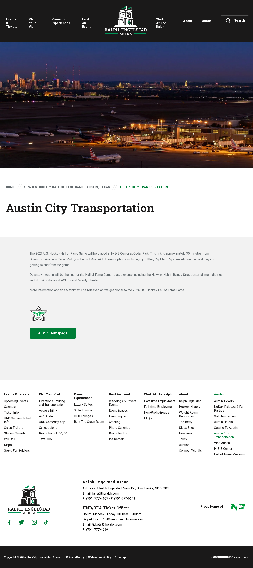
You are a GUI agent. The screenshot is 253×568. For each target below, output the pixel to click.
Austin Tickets (224, 401)
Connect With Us (190, 450)
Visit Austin (222, 443)
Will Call (9, 439)
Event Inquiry (118, 416)
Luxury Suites (83, 404)
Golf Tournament (225, 416)
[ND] (237, 507)
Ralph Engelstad (190, 401)
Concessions (48, 428)
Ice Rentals (117, 439)
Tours (183, 439)
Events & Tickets (16, 394)
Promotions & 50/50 (53, 433)
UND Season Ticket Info (17, 420)
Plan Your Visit (49, 394)
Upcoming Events (16, 401)
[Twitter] (21, 522)
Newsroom (186, 433)
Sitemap (120, 557)
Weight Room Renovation (188, 414)
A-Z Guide (46, 416)
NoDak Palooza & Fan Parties (229, 408)
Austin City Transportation (224, 435)
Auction (184, 445)
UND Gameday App (52, 422)
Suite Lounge (83, 410)
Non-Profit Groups (156, 412)
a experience (230, 557)
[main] (126, 190)
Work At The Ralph (158, 394)
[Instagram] (34, 522)
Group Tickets (13, 428)
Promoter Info (118, 433)
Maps (8, 445)
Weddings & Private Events (122, 403)
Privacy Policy (75, 557)
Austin (219, 394)
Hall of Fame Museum (229, 454)
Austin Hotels (223, 422)
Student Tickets (15, 433)
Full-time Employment (159, 407)
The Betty (185, 422)
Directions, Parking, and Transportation (52, 403)
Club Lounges (83, 416)
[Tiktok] (47, 522)
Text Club (45, 439)
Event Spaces (118, 410)
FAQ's (148, 418)
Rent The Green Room (89, 422)
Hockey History (189, 407)
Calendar (10, 407)
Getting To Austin (226, 428)
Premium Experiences (83, 396)
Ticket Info (11, 412)
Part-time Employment (159, 401)
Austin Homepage (52, 333)
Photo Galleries (119, 428)
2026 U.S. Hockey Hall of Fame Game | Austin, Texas (67, 187)
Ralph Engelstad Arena (126, 20)
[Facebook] (9, 522)
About (183, 394)
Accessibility (48, 410)
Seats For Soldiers (17, 450)
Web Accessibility (99, 557)
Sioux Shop (187, 428)
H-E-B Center (223, 448)
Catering (114, 422)
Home (10, 187)
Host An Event (119, 394)
